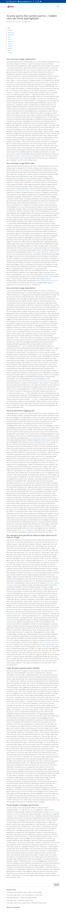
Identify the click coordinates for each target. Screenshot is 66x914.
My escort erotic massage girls (24, 530)
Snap (9, 50)
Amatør (10, 30)
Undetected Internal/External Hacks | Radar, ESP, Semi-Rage (24, 892)
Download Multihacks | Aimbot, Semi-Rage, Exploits (21, 897)
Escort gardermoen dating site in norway (25, 190)
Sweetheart (11, 35)
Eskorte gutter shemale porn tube (43, 381)
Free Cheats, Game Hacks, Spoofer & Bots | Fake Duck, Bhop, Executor (27, 903)
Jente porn (11, 41)
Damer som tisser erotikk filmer (47, 203)
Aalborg (10, 52)
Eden (9, 37)
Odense (10, 44)
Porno (9, 39)
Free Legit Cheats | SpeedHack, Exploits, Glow (20, 900)
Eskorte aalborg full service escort (46, 280)
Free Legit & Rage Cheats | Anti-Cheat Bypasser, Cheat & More (25, 895)
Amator (10, 48)
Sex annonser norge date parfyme (23, 156)
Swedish (10, 46)
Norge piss (11, 32)
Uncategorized (26, 21)
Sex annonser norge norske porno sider (39, 438)
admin (10, 21)
